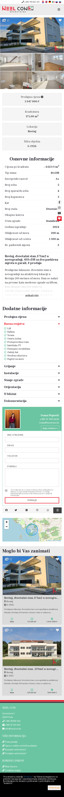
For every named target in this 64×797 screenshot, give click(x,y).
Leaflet (49, 540)
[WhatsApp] (48, 510)
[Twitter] (16, 510)
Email (10, 445)
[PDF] (57, 510)
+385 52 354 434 (12, 725)
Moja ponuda (50, 428)
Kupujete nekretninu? (15, 749)
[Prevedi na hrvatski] (43, 2)
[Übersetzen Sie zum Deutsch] (50, 2)
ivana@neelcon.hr (49, 422)
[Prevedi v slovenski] (60, 2)
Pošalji (32, 500)
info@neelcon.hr (13, 728)
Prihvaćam (54, 787)
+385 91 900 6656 (49, 419)
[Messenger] (26, 510)
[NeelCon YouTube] (59, 213)
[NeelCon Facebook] (59, 202)
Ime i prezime (15, 435)
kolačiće (28, 776)
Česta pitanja (11, 742)
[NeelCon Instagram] (59, 207)
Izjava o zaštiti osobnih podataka (21, 745)
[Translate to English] (46, 2)
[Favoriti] (59, 218)
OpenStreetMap (57, 540)
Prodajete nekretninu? (15, 753)
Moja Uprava (11, 766)
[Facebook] (6, 510)
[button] (6, 522)
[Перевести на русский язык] (56, 2)
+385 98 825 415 (32, 2)
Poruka (12, 466)
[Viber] (37, 510)
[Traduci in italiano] (53, 2)
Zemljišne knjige (13, 770)
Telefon (12, 456)
